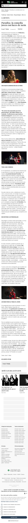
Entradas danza (4, 430)
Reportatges (17, 15)
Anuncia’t (24, 481)
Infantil (18, 474)
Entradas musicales (5, 432)
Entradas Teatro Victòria (20, 438)
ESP (26, 3)
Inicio (2, 10)
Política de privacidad (21, 478)
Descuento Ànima (18, 451)
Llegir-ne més (19, 499)
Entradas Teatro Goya (19, 441)
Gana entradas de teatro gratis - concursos (6, 462)
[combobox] (15, 5)
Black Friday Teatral (5, 460)
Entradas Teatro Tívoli (19, 428)
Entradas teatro (4, 428)
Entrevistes (10, 15)
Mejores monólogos (5, 454)
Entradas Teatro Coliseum (20, 430)
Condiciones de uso (18, 480)
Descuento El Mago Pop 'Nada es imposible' (20, 449)
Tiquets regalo (4, 450)
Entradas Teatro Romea (19, 433)
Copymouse (14, 486)
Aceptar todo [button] (14, 517)
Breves (24, 15)
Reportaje (20, 29)
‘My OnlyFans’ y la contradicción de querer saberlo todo (8, 389)
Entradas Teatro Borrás (19, 432)
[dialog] (14, 507)
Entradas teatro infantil (6, 433)
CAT (26, 1)
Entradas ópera (4, 435)
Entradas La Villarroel (19, 435)
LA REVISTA (5, 18)
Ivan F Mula (5, 29)
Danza (22, 474)
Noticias (3, 15)
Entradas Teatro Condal (19, 436)
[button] (14, 501)
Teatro (5, 474)
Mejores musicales (5, 455)
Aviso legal (13, 478)
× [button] (26, 493)
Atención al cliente (6, 478)
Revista (7, 10)
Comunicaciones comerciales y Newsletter (11, 481)
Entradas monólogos (5, 438)
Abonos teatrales (4, 448)
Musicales (10, 474)
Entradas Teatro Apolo (19, 439)
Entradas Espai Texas (19, 442)
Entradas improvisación (6, 436)
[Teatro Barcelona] (12, 2)
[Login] (22, 2)
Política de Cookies (9, 480)
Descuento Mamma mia (20, 452)
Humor (14, 474)
